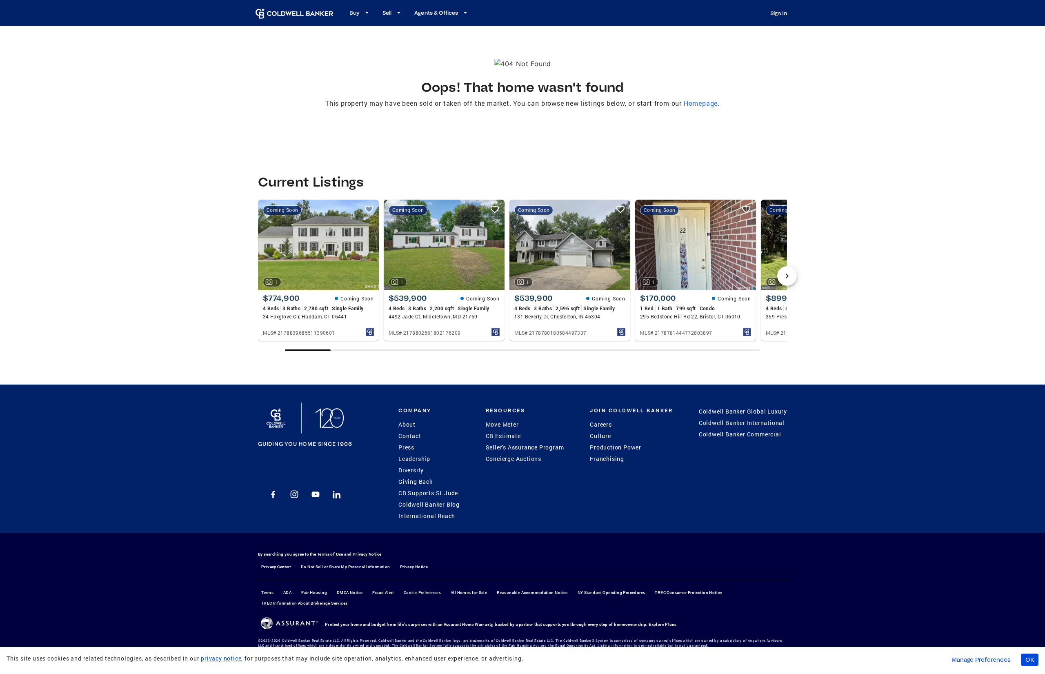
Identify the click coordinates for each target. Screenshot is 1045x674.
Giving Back (415, 481)
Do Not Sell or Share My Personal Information (345, 566)
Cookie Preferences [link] (422, 592)
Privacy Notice (367, 554)
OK (1029, 659)
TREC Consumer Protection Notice (688, 592)
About (407, 424)
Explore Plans (662, 624)
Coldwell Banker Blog (429, 504)
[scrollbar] (522, 350)
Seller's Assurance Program (525, 447)
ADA (287, 592)
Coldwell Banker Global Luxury (743, 411)
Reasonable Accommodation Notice (532, 592)
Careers (601, 424)
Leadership (414, 459)
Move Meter (502, 424)
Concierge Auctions (513, 459)
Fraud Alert (383, 592)
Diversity (411, 470)
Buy (354, 12)
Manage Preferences (981, 659)
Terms (267, 592)
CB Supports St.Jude (428, 493)
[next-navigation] (787, 276)
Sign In (778, 13)
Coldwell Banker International (742, 423)
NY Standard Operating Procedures (611, 592)
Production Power (615, 447)
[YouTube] (315, 494)
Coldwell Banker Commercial (740, 434)
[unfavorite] (369, 209)
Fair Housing (314, 592)
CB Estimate (503, 436)
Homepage (701, 103)
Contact (409, 436)
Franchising (607, 459)
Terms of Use (330, 554)
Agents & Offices (436, 12)
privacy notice (221, 658)
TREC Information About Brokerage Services (304, 603)
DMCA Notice (349, 592)
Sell (386, 12)
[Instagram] (294, 494)
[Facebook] (273, 494)
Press (406, 447)
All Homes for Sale (469, 592)
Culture (600, 436)
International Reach (426, 516)
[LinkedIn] (336, 494)
